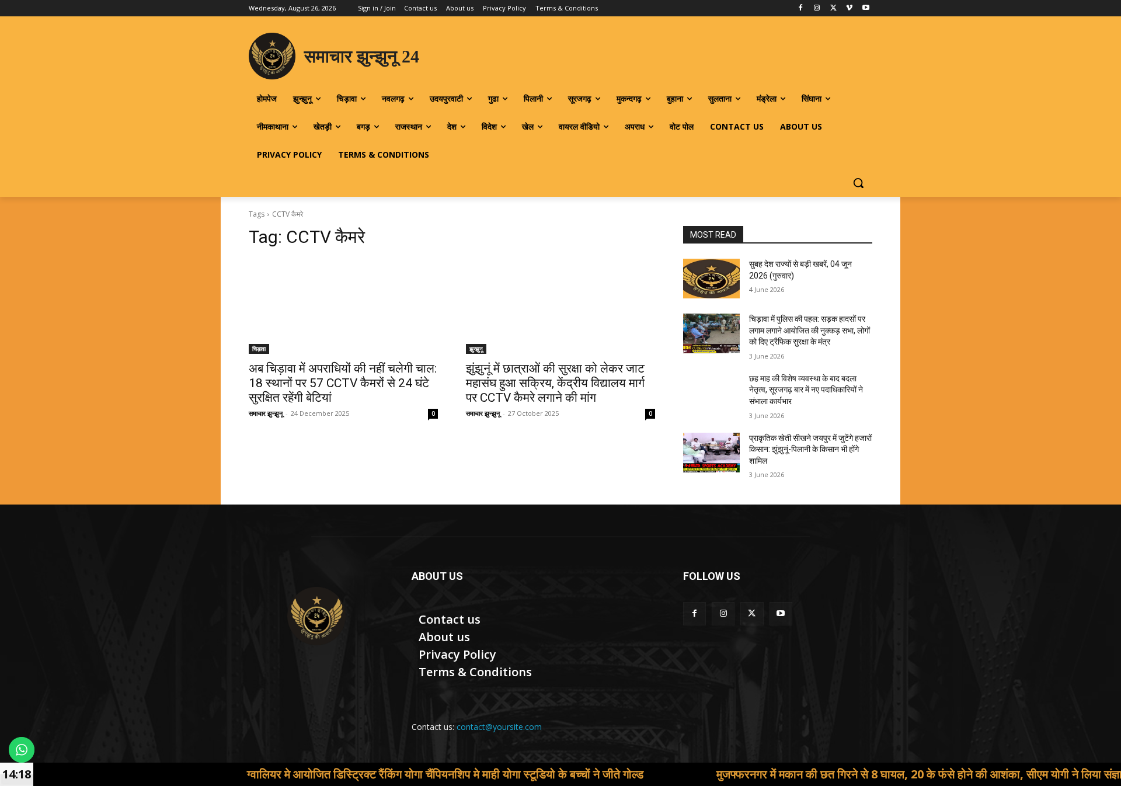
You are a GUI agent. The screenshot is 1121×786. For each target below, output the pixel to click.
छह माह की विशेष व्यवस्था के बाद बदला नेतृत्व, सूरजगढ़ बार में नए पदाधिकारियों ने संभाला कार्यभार (806, 390)
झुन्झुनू (476, 349)
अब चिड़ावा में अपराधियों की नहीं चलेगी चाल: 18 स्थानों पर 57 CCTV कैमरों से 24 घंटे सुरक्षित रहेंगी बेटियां (343, 383)
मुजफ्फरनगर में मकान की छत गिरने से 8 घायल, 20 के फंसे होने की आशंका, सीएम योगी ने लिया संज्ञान (876, 774)
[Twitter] (833, 8)
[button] (858, 183)
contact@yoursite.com (499, 726)
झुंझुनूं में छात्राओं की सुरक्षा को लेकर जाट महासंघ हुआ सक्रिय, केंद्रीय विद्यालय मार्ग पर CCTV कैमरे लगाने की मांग (555, 383)
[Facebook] (800, 8)
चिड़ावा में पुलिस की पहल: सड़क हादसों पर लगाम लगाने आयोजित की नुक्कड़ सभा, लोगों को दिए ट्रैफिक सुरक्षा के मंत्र (809, 330)
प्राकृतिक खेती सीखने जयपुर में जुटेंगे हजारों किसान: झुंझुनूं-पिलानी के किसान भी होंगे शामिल (810, 449)
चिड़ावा (259, 349)
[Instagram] (817, 8)
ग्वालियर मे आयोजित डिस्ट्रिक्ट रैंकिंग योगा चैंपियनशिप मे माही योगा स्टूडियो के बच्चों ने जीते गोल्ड (399, 774)
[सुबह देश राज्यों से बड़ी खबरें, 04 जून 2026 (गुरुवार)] (711, 278)
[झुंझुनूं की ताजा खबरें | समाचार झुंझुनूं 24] (316, 616)
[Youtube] (865, 8)
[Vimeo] (849, 8)
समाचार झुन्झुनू (266, 413)
